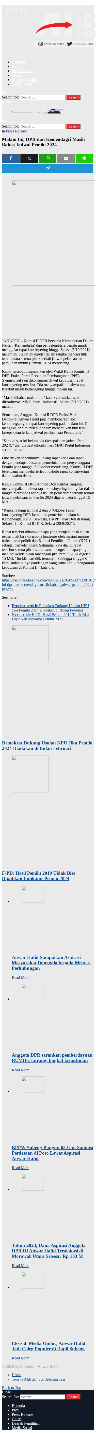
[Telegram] (47, 168)
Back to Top (11, 1388)
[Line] (84, 158)
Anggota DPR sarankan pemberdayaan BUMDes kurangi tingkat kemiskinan (52, 1057)
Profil (16, 66)
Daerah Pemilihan (26, 80)
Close (6, 1392)
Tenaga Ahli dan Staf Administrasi (38, 1379)
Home (16, 1375)
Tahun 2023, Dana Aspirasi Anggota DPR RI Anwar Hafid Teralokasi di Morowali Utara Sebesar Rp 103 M (49, 1251)
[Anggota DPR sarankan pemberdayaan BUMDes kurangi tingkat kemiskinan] (53, 1016)
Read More (20, 977)
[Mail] (66, 158)
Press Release (22, 71)
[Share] (11, 158)
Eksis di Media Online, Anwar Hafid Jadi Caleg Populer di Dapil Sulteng (48, 1346)
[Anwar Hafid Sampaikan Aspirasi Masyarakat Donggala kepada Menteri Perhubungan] (53, 918)
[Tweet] (29, 158)
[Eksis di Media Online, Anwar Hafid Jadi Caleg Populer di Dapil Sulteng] (53, 1304)
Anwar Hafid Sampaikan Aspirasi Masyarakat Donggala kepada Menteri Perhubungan (51, 963)
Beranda (18, 62)
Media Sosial (22, 84)
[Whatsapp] (48, 158)
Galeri (16, 75)
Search (73, 97)
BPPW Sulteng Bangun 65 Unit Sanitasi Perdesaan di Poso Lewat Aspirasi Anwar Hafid (52, 1153)
